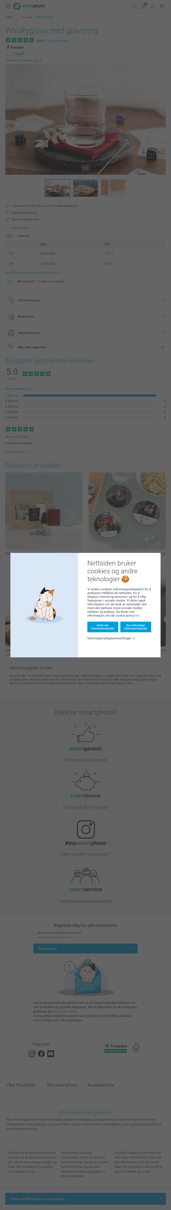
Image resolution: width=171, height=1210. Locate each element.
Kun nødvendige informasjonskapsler (135, 627)
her (137, 615)
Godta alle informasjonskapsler (102, 627)
